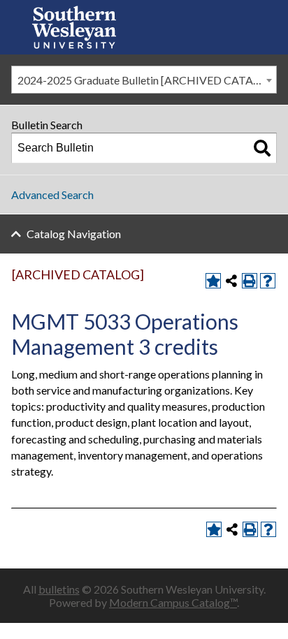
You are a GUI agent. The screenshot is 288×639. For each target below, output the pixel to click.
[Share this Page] (231, 280)
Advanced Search (52, 194)
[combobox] (144, 80)
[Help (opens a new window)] (267, 280)
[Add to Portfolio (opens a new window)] (213, 280)
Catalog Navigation (74, 233)
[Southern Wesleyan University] (74, 27)
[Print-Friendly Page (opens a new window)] (249, 280)
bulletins (59, 589)
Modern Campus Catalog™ (173, 602)
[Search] (262, 148)
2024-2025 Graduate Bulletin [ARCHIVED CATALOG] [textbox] (146, 80)
